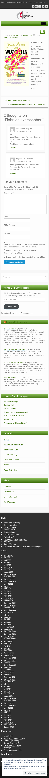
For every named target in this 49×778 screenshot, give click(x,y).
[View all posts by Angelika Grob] (34, 35)
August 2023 (8, 641)
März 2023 (8, 650)
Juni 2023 (7, 643)
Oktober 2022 (9, 662)
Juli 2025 (7, 586)
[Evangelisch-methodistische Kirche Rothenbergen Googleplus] (36, 6)
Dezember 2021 (10, 677)
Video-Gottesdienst (11, 470)
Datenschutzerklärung (12, 522)
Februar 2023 (9, 653)
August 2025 (8, 584)
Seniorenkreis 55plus (11, 401)
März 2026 (8, 567)
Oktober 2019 (9, 727)
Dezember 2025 (10, 574)
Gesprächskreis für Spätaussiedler (16, 412)
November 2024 (10, 605)
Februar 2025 (9, 598)
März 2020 (8, 720)
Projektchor (8, 541)
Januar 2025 (8, 600)
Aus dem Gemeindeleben (13, 444)
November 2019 (10, 724)
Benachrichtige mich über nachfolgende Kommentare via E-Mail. (20, 251)
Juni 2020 (7, 712)
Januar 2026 (8, 572)
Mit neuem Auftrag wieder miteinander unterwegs (25, 104)
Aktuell (6, 37)
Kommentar (9, 193)
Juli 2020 (7, 710)
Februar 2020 (9, 722)
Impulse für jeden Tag (16, 321)
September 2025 (10, 581)
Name (6, 216)
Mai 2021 (7, 686)
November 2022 (10, 660)
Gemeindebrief (9, 530)
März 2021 (8, 691)
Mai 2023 (7, 646)
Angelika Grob (27, 35)
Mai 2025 (7, 591)
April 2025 (7, 593)
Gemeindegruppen (11, 449)
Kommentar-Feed (10, 497)
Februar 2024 (9, 627)
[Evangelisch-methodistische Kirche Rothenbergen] (25, 14)
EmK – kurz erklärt (10, 525)
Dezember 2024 (10, 603)
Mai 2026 (7, 562)
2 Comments (14, 37)
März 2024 (8, 624)
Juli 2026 (7, 557)
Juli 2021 (7, 684)
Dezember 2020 (10, 698)
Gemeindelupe (9, 532)
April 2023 (7, 648)
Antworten (13, 148)
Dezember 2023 (10, 631)
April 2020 (7, 717)
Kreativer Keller (9, 405)
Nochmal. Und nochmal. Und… (15, 349)
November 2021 (10, 679)
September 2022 (10, 665)
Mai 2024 (7, 619)
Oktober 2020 (9, 703)
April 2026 (7, 565)
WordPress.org (9, 502)
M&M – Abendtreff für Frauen (15, 416)
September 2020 (10, 705)
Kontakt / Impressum (11, 534)
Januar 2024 (8, 629)
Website (7, 233)
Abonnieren (11, 306)
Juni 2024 (7, 617)
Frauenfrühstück (10, 408)
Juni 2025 (7, 588)
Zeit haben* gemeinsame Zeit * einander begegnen (23, 546)
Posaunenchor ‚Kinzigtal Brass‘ (15, 423)
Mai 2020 (7, 715)
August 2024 (8, 612)
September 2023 (10, 639)
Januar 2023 (8, 655)
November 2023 (10, 634)
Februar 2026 (9, 569)
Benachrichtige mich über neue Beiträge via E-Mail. (25, 257)
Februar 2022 (9, 672)
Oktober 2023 (9, 636)
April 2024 (7, 622)
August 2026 (8, 555)
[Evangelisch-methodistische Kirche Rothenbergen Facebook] (39, 6)
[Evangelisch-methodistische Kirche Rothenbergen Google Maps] (33, 6)
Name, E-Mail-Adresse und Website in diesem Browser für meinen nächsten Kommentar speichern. (24, 245)
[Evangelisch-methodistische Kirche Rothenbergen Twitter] (46, 6)
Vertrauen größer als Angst (14, 362)
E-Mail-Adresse (10, 225)
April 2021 (7, 689)
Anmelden (7, 486)
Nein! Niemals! (9, 328)
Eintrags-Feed (9, 491)
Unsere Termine (10, 544)
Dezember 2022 (10, 658)
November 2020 (10, 701)
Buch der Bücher (10, 377)
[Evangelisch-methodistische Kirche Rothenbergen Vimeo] (43, 6)
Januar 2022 (8, 674)
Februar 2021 (9, 693)
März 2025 (8, 596)
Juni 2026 (7, 560)
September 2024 (10, 610)
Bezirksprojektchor (10, 419)
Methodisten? (9, 537)
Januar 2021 (8, 696)
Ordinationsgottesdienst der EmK (17, 100)
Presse (6, 465)
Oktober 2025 (9, 579)
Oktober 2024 (9, 608)
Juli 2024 (7, 615)
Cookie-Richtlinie (19, 769)
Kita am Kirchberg (10, 454)
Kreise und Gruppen (11, 459)
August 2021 (8, 681)
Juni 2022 (7, 667)
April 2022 (7, 670)
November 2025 (10, 577)
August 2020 (8, 708)
